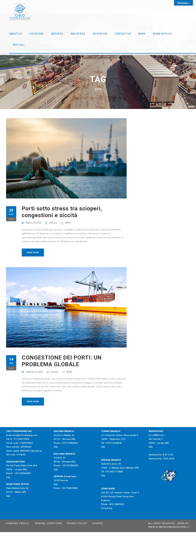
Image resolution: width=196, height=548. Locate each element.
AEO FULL (19, 44)
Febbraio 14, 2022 (34, 372)
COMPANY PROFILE (18, 523)
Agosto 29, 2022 (33, 222)
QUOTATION (100, 33)
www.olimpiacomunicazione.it (169, 527)
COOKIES (97, 523)
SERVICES (57, 33)
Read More (33, 252)
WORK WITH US (162, 33)
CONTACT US (123, 33)
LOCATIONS (36, 33)
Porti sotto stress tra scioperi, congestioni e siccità (62, 212)
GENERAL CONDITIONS (48, 523)
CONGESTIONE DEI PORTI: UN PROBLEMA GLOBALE (62, 361)
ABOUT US (15, 33)
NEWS (141, 33)
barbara (53, 222)
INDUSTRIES (77, 33)
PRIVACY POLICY (77, 523)
